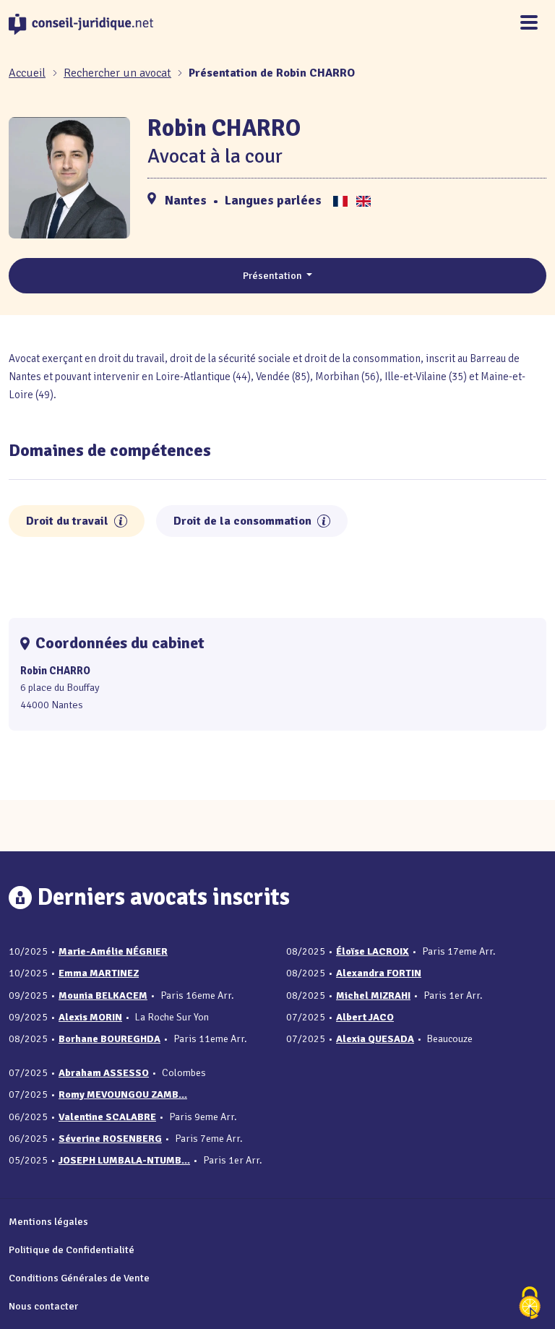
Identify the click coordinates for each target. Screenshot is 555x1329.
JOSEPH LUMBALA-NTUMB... (124, 1160)
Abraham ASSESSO (104, 1073)
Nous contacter (43, 1305)
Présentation (273, 275)
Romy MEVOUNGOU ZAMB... (123, 1094)
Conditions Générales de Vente (79, 1277)
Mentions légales (48, 1221)
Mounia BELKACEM (103, 995)
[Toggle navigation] (529, 23)
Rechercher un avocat (117, 73)
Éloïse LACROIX (372, 951)
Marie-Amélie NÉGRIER (113, 951)
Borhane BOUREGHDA (109, 1039)
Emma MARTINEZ (99, 973)
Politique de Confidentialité (71, 1249)
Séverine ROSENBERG (110, 1138)
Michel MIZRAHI (373, 995)
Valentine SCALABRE (107, 1117)
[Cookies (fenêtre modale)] (529, 1304)
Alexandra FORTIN (378, 973)
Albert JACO (365, 1017)
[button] (120, 521)
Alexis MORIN (90, 1017)
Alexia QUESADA (375, 1039)
